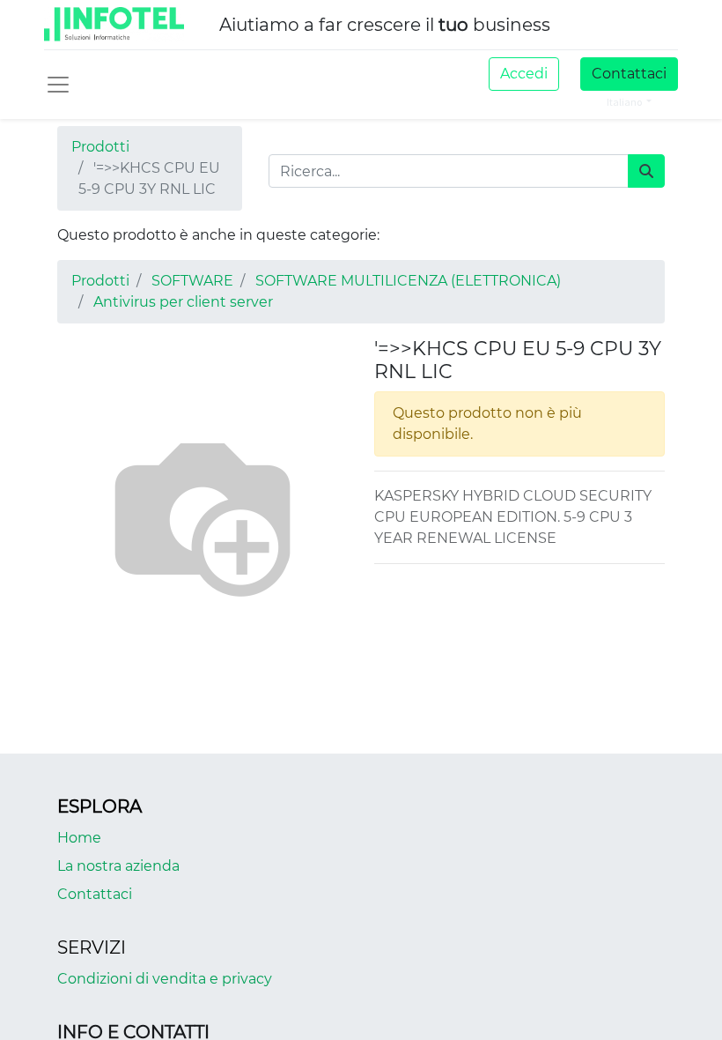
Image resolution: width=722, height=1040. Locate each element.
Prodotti (100, 146)
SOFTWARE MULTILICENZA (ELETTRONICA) (408, 280)
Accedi (524, 73)
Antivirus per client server (183, 301)
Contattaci (629, 73)
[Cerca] (646, 171)
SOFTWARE (192, 280)
